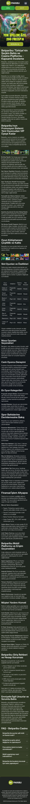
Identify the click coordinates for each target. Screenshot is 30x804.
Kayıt (22, 8)
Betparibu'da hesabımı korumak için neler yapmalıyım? (14, 762)
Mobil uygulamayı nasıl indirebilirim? (11, 755)
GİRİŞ (8, 8)
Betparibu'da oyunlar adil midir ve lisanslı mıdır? (13, 734)
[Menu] (26, 3)
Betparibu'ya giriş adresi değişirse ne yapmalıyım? (12, 741)
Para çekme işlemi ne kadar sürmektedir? (12, 748)
